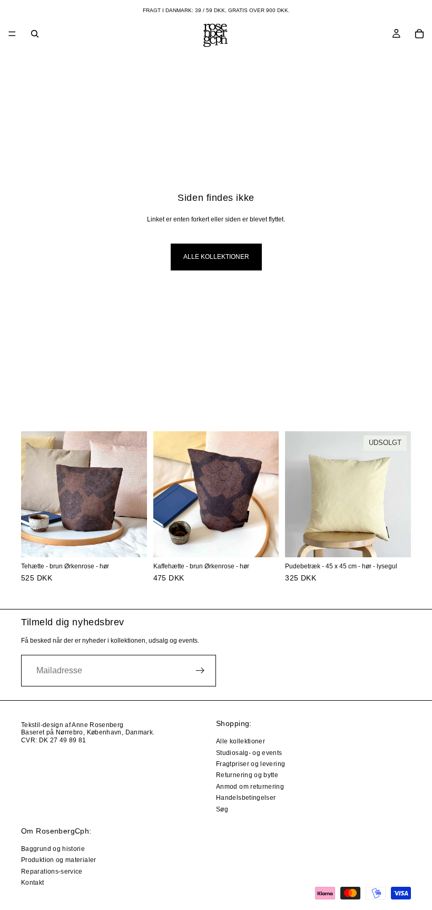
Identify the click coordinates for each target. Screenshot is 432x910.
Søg (222, 808)
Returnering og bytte (247, 775)
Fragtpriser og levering (250, 764)
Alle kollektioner (216, 256)
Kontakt (32, 882)
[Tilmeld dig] (200, 671)
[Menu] (12, 34)
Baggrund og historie (53, 849)
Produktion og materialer (58, 860)
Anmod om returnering (250, 786)
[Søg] (34, 33)
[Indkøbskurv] (419, 33)
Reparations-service (52, 871)
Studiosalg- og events (249, 752)
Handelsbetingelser (246, 797)
